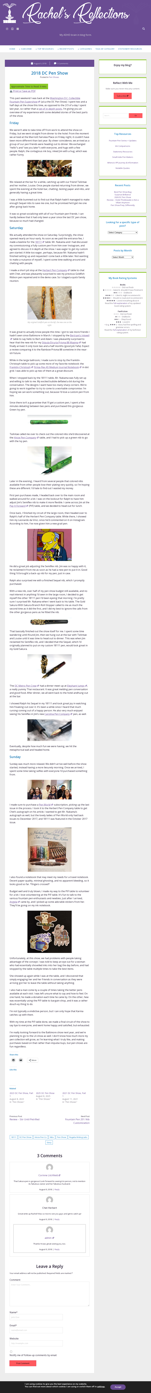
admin (48, 1237)
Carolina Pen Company (57, 714)
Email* (13, 1325)
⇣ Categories (85, 49)
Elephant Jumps (75, 685)
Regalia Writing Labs (78, 1137)
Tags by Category (105, 49)
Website (14, 1338)
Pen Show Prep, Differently (123, 205)
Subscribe (121, 95)
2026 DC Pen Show (122, 197)
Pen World (44, 804)
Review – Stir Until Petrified (24, 1119)
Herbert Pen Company (54, 270)
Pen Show (61, 1137)
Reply (57, 1189)
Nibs (52, 1137)
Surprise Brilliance (123, 194)
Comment (15, 1279)
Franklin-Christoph (20, 367)
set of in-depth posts (50, 108)
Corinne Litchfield (48, 1175)
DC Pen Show (25, 1137)
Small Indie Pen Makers (122, 157)
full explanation (120, 303)
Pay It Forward (18, 506)
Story (49, 1142)
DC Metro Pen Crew (25, 685)
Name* (14, 1312)
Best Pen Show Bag (122, 192)
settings (101, 1386)
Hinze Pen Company (25, 437)
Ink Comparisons (122, 146)
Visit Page (75, 13)
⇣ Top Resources (44, 49)
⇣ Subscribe (25, 49)
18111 (38, 242)
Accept (118, 1387)
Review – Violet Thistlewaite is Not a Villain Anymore (123, 201)
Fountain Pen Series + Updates (123, 140)
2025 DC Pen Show (45, 1093)
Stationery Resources (130, 49)
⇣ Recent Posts (65, 49)
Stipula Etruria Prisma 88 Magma (60, 342)
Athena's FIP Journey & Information (122, 162)
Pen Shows (54, 77)
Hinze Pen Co (41, 1137)
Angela (13, 901)
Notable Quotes (123, 168)
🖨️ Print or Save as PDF (23, 91)
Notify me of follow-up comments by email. (33, 1355)
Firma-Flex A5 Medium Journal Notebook (56, 367)
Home (12, 49)
